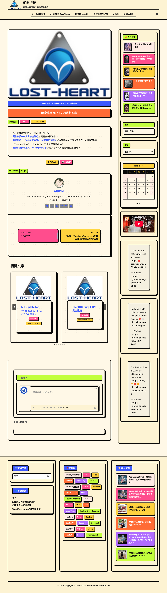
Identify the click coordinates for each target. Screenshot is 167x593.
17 (125, 188)
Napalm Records (73, 499)
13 (138, 184)
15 (148, 184)
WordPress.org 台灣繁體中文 (26, 509)
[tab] (54, 344)
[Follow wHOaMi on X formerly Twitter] (52, 206)
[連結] (61, 407)
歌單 (117, 14)
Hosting (69, 517)
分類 (126, 124)
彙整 (126, 145)
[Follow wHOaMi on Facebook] (47, 206)
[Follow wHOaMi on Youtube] (62, 206)
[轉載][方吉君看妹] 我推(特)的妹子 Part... (142, 70)
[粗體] (33, 407)
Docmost (95, 523)
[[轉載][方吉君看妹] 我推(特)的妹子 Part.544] (126, 96)
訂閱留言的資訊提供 (21, 505)
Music (90, 529)
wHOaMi (24, 122)
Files (95, 475)
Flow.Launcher (94, 535)
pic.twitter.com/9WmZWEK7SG (138, 390)
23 (152, 188)
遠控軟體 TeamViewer (61, 14)
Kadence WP (103, 585)
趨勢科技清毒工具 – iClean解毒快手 (30, 148)
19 (134, 188)
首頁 (43, 103)
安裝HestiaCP (83, 14)
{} (64, 407)
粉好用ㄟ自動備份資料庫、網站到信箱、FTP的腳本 (142, 59)
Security (13, 171)
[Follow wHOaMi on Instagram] (57, 206)
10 (125, 184)
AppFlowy (81, 481)
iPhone (69, 505)
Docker (89, 517)
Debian (69, 481)
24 (125, 192)
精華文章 (50, 103)
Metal (83, 493)
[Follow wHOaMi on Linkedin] (71, 206)
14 (143, 184)
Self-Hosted (71, 493)
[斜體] (37, 407)
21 (143, 188)
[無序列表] (51, 407)
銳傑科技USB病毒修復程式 (25, 136)
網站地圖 (129, 14)
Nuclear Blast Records (89, 511)
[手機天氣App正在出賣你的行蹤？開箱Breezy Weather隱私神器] (126, 108)
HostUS (69, 535)
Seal (79, 517)
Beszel (80, 535)
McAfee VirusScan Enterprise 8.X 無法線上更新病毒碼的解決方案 (82, 236)
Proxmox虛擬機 (72, 487)
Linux (86, 487)
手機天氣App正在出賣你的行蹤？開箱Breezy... (142, 106)
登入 (14, 498)
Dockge (93, 481)
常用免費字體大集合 (144, 81)
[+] (67, 407)
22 (148, 188)
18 (129, 188)
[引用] (54, 407)
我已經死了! (26, 234)
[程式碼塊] (57, 407)
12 (134, 184)
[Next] (104, 307)
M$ (86, 505)
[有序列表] (47, 407)
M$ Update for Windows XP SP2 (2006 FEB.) (31, 311)
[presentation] (33, 288)
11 (129, 184)
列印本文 (53, 162)
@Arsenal (136, 254)
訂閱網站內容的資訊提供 (23, 502)
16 (152, 184)
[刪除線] (44, 407)
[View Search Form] (157, 14)
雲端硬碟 (41, 14)
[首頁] (33, 14)
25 (130, 192)
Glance (88, 499)
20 (139, 188)
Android (96, 487)
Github (80, 529)
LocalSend (70, 511)
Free (86, 475)
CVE (78, 505)
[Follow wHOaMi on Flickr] (66, 206)
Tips (23, 171)
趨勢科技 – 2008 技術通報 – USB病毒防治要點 (34, 140)
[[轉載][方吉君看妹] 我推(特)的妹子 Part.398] (126, 71)
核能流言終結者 (102, 14)
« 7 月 (138, 203)
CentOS (69, 529)
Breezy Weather (73, 475)
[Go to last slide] (14, 307)
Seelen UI (70, 523)
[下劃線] (40, 407)
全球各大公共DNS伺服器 (143, 45)
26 (134, 192)
